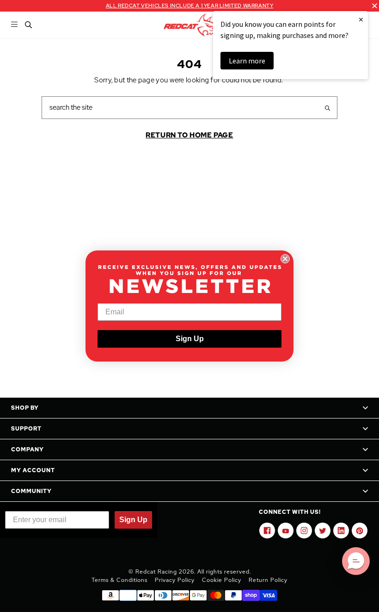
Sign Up (190, 339)
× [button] (361, 19)
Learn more (247, 60)
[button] (356, 561)
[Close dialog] (285, 258)
